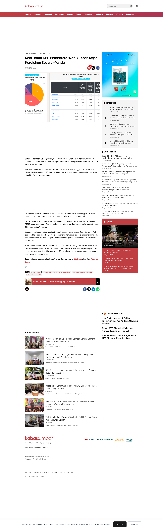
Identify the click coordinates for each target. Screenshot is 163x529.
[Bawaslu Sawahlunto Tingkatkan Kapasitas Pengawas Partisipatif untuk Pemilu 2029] (34, 358)
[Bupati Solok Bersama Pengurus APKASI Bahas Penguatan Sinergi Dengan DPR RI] (34, 389)
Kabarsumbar (29, 67)
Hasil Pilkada (36, 272)
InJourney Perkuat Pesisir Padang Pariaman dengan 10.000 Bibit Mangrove (120, 204)
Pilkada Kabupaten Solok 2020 (83, 272)
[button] (131, 6)
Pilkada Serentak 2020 (34, 275)
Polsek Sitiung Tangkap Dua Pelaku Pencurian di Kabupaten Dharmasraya (119, 259)
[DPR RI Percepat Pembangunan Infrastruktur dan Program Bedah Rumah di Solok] (34, 373)
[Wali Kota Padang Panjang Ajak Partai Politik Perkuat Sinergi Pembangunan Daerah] (34, 420)
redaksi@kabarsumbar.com (38, 447)
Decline (134, 524)
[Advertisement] (81, 34)
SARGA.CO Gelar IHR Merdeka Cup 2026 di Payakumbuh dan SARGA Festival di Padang (121, 142)
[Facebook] (85, 289)
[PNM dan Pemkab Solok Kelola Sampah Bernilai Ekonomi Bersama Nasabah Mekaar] (34, 342)
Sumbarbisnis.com (114, 313)
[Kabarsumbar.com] (34, 6)
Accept (120, 524)
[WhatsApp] (98, 289)
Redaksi (36, 472)
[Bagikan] (98, 68)
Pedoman (69, 472)
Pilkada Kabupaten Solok (63, 272)
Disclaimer (53, 472)
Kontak (44, 472)
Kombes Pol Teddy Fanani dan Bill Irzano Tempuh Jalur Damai (117, 251)
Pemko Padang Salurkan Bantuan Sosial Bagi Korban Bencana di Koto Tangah (117, 212)
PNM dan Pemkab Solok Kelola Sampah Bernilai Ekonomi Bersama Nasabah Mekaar (118, 197)
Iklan (61, 472)
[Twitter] (89, 289)
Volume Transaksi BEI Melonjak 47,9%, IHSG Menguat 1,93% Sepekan (119, 336)
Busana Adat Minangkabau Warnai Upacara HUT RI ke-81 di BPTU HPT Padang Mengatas (122, 117)
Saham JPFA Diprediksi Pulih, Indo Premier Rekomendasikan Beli (117, 329)
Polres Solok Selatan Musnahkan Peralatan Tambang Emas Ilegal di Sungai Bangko (118, 267)
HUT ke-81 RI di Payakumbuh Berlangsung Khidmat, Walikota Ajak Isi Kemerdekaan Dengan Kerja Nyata (122, 125)
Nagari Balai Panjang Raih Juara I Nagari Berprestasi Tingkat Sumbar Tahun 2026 (122, 108)
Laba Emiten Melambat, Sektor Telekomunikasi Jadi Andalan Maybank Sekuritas (120, 321)
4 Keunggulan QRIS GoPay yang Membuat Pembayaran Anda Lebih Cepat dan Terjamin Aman (121, 134)
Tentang (28, 472)
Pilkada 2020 (48, 272)
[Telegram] (93, 289)
